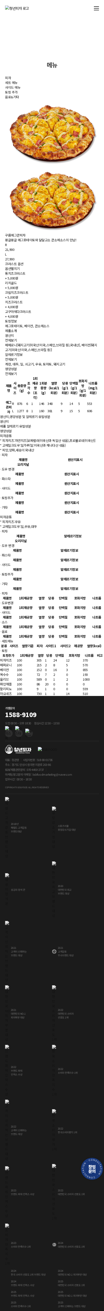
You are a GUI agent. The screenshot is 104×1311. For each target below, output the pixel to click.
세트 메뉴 (11, 82)
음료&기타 (12, 97)
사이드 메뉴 (12, 87)
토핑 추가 (11, 92)
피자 (8, 77)
